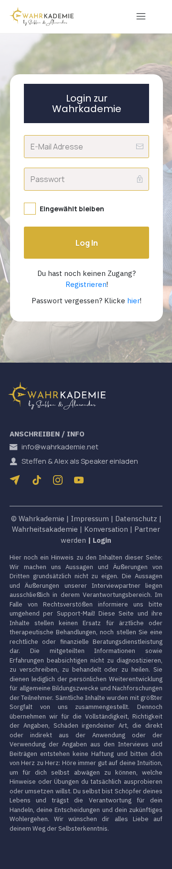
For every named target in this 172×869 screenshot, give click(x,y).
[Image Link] (42, 16)
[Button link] (17, 480)
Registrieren (86, 284)
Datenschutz (136, 518)
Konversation (106, 529)
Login (102, 540)
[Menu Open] (140, 16)
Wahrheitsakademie (45, 529)
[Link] (37, 480)
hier (133, 300)
